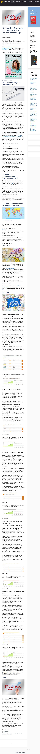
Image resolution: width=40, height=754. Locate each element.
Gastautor (9, 749)
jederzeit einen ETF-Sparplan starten (10, 672)
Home (9, 1)
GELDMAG (4, 49)
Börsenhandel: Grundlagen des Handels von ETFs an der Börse (14, 735)
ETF (12, 183)
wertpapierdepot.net (10, 268)
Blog (13, 1)
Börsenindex (5, 289)
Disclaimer (17, 749)
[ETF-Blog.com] (3, 1)
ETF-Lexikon (30, 1)
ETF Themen (24, 1)
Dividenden (5, 732)
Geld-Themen (18, 1)
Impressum (22, 749)
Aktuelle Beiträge (6, 731)
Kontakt (13, 749)
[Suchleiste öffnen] (38, 4)
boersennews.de (6, 229)
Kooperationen (36, 1)
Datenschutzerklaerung (28, 749)
